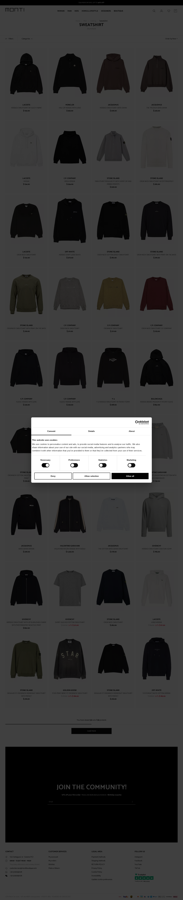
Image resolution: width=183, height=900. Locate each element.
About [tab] (132, 431)
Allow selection (91, 476)
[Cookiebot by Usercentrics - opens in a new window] (137, 422)
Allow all (130, 476)
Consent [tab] (51, 431)
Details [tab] (91, 431)
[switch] (74, 465)
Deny (53, 476)
